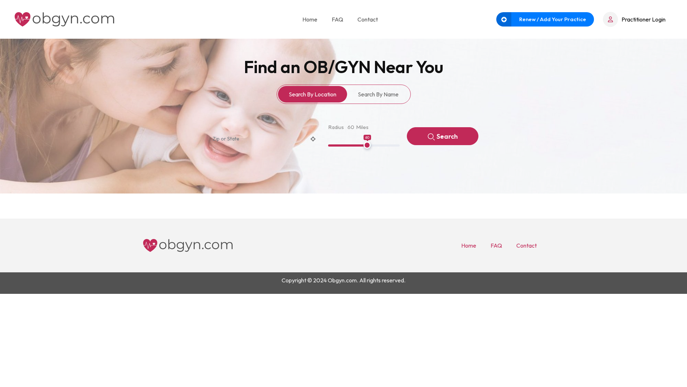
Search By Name (378, 94)
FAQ (337, 19)
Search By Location (312, 94)
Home (309, 19)
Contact (367, 19)
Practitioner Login (644, 19)
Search (447, 136)
